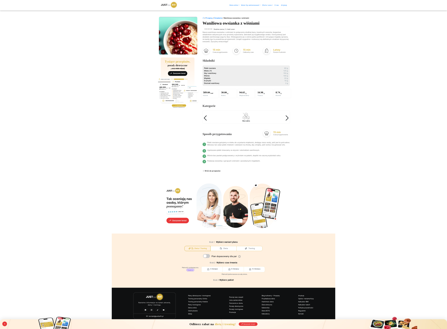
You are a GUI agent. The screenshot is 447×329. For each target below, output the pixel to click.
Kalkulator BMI (303, 302)
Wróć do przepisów (212, 171)
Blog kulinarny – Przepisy (271, 296)
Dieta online (233, 5)
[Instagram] (151, 310)
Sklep (190, 314)
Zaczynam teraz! (249, 324)
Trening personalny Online (197, 299)
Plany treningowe (194, 305)
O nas (276, 5)
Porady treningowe (236, 309)
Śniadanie (218, 18)
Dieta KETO (266, 311)
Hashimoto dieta (268, 302)
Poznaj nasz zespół (236, 297)
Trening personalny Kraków (198, 302)
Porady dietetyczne (236, 306)
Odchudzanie (193, 311)
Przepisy (209, 18)
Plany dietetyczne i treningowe (199, 296)
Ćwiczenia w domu (236, 303)
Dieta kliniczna (267, 305)
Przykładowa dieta (268, 299)
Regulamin (302, 311)
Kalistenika (265, 308)
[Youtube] (163, 310)
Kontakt (301, 314)
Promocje (232, 312)
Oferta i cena (266, 5)
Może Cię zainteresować (250, 5)
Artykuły (284, 5)
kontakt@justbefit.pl (155, 316)
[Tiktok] (157, 310)
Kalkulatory (266, 314)
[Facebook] (145, 310)
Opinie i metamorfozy (306, 299)
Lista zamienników (235, 300)
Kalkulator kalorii (304, 305)
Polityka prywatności (305, 308)
